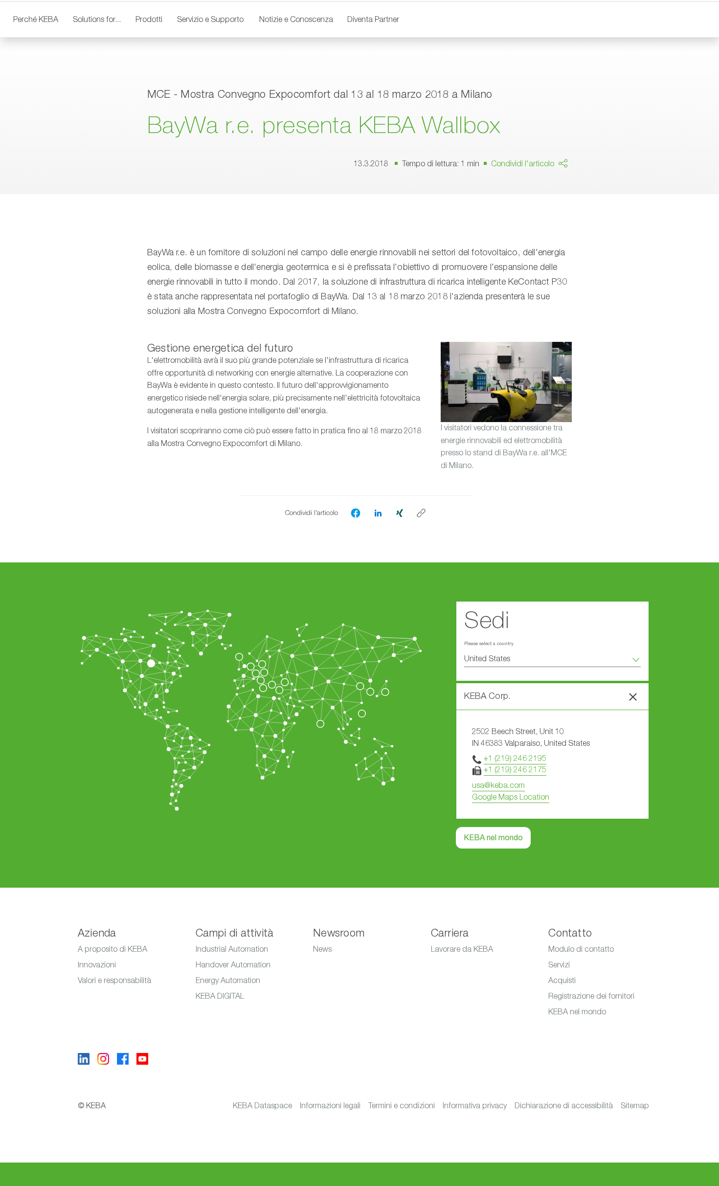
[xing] (399, 512)
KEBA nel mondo (493, 838)
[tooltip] (421, 513)
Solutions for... (97, 19)
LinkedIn (587, 195)
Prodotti (148, 19)
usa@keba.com (498, 785)
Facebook (545, 191)
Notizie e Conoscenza (296, 19)
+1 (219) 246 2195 (515, 758)
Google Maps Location (510, 797)
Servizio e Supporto (210, 19)
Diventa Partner (373, 19)
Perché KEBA (35, 19)
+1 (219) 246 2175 (515, 770)
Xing (535, 214)
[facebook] (355, 513)
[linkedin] (378, 512)
